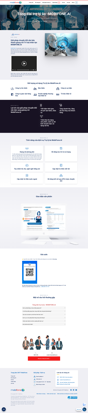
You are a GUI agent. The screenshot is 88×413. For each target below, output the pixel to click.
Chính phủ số (39, 379)
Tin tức (63, 2)
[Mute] (33, 69)
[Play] (13, 69)
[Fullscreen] (35, 69)
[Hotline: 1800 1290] (84, 409)
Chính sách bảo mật (51, 393)
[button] (24, 63)
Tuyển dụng (55, 2)
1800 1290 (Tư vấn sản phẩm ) (66, 377)
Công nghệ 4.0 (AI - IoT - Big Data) (40, 21)
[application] (24, 63)
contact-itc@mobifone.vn (52, 355)
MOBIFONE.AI (13, 48)
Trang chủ (31, 2)
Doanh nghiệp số (39, 376)
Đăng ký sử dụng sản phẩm (43, 358)
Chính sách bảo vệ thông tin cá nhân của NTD (67, 393)
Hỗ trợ (73, 2)
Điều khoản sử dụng (41, 393)
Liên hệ (68, 2)
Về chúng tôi (37, 2)
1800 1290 (36, 355)
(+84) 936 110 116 (45, 286)
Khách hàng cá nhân (40, 384)
